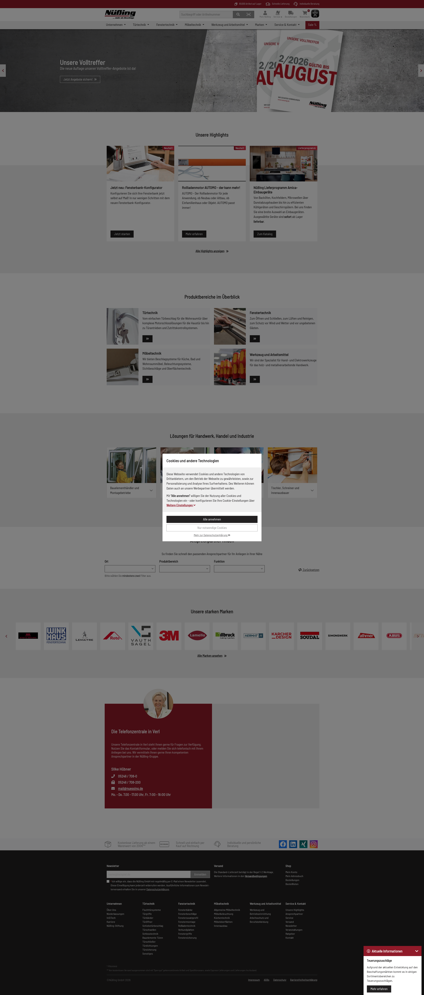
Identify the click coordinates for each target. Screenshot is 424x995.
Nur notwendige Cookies (212, 528)
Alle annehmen (212, 519)
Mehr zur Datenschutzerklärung (211, 535)
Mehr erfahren (379, 989)
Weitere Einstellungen (179, 505)
